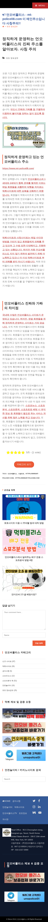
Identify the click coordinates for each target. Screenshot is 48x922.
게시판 (5, 819)
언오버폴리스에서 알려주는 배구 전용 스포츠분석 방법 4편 (24, 558)
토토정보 (23, 813)
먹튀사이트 (6, 666)
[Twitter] (34, 801)
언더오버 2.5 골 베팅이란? (24, 594)
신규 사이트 (7, 661)
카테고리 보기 (24, 464)
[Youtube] (39, 812)
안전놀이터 (6, 685)
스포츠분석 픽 (7, 681)
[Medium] (34, 812)
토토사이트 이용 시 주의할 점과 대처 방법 (24, 523)
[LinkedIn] (39, 807)
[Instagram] (34, 807)
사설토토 (21, 473)
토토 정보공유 (12, 27)
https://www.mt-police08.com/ (27, 478)
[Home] (3, 27)
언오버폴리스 (12, 473)
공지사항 (5, 671)
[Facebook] (39, 801)
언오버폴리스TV (9, 813)
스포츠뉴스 (6, 676)
